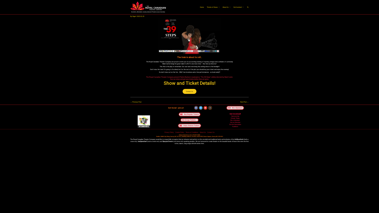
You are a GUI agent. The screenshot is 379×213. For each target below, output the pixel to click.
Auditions (235, 126)
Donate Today (235, 118)
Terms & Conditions (192, 132)
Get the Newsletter (235, 124)
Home (202, 7)
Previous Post (135, 102)
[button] (248, 7)
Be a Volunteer (235, 120)
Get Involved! (235, 114)
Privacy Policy (169, 132)
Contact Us (211, 132)
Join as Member (235, 122)
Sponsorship (235, 116)
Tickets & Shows (212, 7)
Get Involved (237, 7)
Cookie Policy (179, 132)
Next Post (244, 102)
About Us (226, 7)
